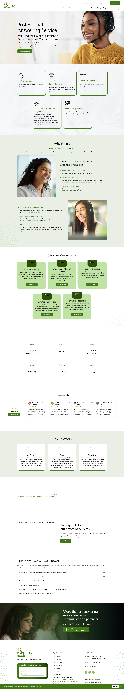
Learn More (39, 686)
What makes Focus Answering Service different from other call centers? (42, 573)
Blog (104, 8)
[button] (117, 409)
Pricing (99, 8)
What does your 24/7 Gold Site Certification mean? (36, 581)
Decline (120, 686)
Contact (111, 8)
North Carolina (37, 496)
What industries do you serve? (29, 585)
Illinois (71, 681)
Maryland (54, 494)
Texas (57, 683)
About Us (90, 8)
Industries (81, 8)
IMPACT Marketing (95, 679)
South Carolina (49, 496)
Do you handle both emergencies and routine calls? (36, 593)
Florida (75, 681)
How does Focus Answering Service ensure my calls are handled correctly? (43, 589)
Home (65, 8)
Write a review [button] (14, 414)
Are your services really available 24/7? (32, 577)
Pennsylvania (21, 496)
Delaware (29, 496)
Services (71, 8)
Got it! (115, 686)
